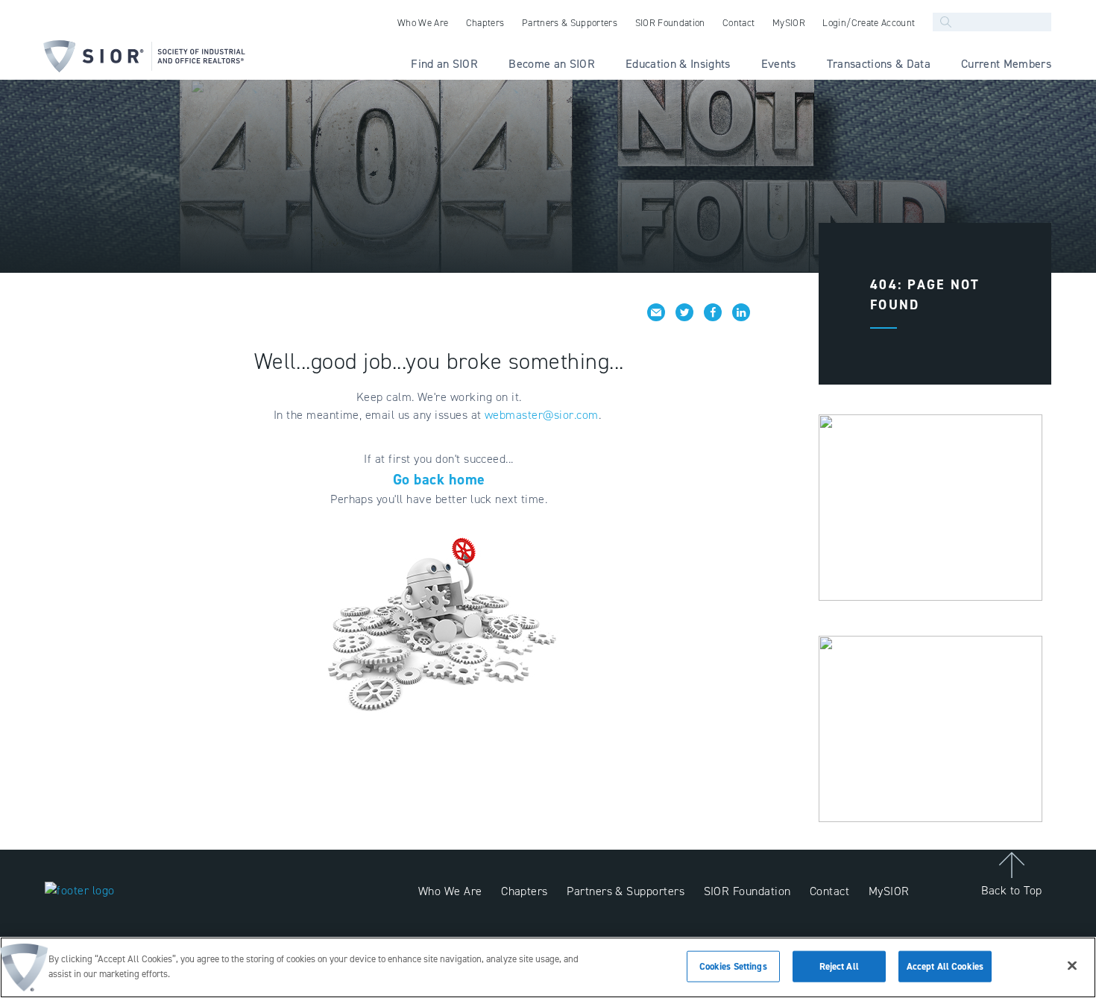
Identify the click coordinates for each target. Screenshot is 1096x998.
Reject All (839, 966)
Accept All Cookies (945, 966)
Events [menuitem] (778, 64)
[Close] (1072, 965)
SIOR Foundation (747, 891)
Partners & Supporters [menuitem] (569, 22)
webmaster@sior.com (542, 415)
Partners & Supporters (625, 891)
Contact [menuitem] (738, 22)
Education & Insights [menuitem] (678, 64)
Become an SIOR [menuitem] (551, 64)
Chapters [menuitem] (485, 22)
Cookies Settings (733, 966)
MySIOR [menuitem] (788, 22)
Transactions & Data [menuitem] (878, 64)
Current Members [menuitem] (1006, 64)
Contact (829, 891)
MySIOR (889, 891)
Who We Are (450, 891)
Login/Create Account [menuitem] (868, 22)
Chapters (524, 891)
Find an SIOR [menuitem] (444, 64)
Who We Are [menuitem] (422, 22)
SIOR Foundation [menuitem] (670, 22)
